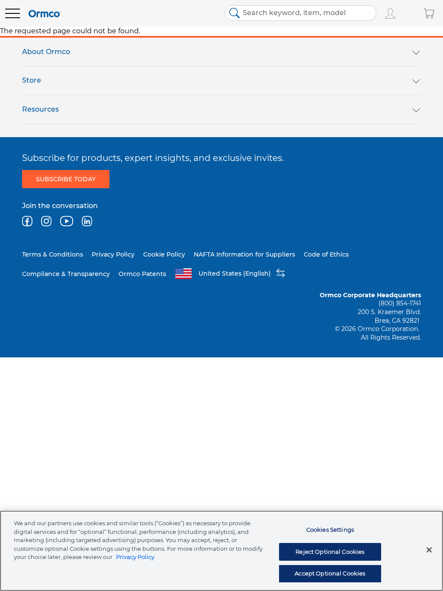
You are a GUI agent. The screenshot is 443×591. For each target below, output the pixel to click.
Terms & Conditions (52, 254)
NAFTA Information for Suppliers (244, 254)
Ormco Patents (142, 274)
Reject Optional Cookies (329, 551)
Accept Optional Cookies (330, 573)
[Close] (429, 549)
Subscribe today (66, 179)
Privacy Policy (113, 254)
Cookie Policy (164, 254)
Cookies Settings (330, 529)
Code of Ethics (326, 254)
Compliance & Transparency (66, 274)
